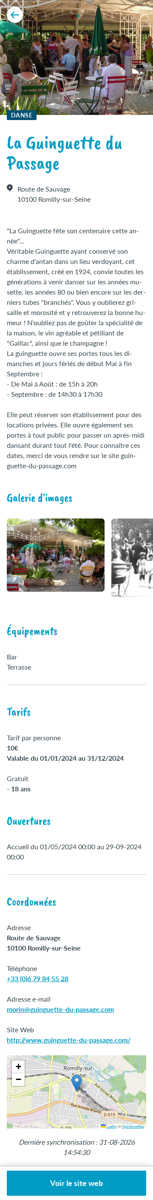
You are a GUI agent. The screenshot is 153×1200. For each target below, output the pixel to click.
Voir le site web (76, 1183)
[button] (76, 1083)
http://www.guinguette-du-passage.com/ (68, 1040)
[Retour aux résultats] (15, 15)
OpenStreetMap (133, 1126)
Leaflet (111, 1126)
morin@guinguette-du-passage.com (60, 1009)
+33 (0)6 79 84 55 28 (37, 978)
